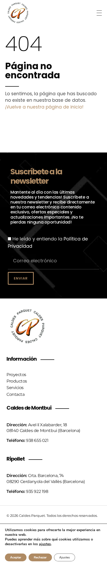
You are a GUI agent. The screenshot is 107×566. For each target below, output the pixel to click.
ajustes (45, 544)
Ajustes (64, 557)
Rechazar (40, 557)
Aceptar (15, 557)
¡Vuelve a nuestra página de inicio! (44, 107)
